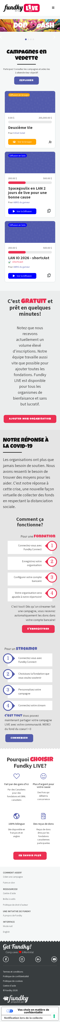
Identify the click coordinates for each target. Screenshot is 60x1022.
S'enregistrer (38, 629)
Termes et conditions (13, 971)
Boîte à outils (9, 898)
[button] (26, 39)
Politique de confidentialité (16, 976)
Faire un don (9, 882)
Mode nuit (7, 926)
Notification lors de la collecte (23, 1017)
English (6, 931)
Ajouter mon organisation (30, 419)
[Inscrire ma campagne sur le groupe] (50, 141)
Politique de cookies (13, 980)
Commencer (19, 738)
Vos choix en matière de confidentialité (33, 1011)
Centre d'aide (9, 893)
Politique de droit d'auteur (15, 904)
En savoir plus (30, 855)
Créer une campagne (13, 876)
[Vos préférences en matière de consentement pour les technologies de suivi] (54, 1016)
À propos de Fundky (12, 915)
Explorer (27, 80)
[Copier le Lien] (49, 211)
